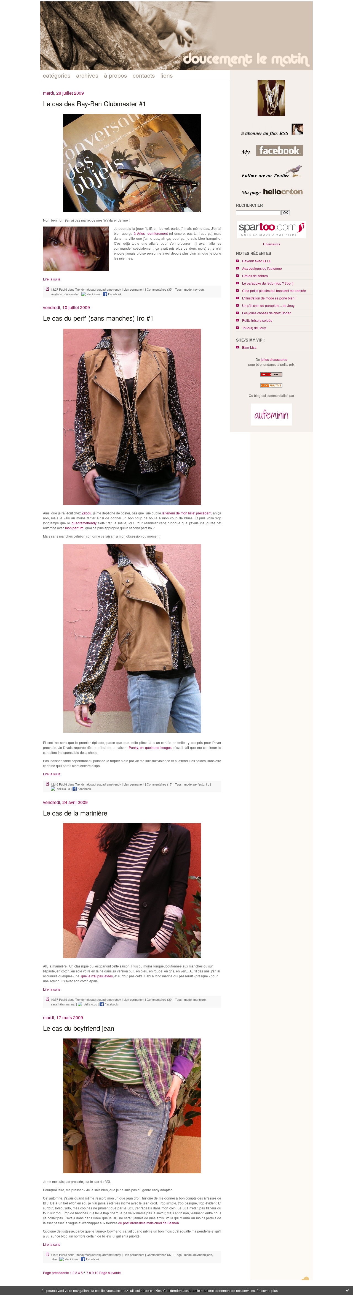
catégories (57, 75)
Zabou (86, 513)
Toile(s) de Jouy (254, 327)
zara (54, 1004)
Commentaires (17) (160, 784)
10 (96, 1272)
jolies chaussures (274, 359)
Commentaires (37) (160, 1254)
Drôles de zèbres (255, 275)
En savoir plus (267, 1290)
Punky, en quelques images (150, 747)
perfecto (198, 784)
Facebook (114, 294)
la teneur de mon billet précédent (186, 513)
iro (207, 784)
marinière (199, 999)
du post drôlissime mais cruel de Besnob (148, 1222)
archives (87, 75)
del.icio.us (93, 294)
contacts (144, 75)
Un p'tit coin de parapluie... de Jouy (268, 305)
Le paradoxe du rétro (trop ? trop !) (267, 283)
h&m (61, 1004)
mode (188, 289)
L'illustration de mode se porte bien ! (269, 298)
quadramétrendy (84, 522)
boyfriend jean (202, 1254)
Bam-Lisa (249, 347)
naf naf (70, 1004)
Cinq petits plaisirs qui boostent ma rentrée (274, 290)
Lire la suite (51, 279)
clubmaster (71, 294)
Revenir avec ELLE (256, 260)
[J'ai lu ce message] (347, 1290)
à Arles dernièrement (151, 233)
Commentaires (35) (160, 289)
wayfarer (56, 294)
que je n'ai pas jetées (97, 976)
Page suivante (110, 1272)
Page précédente (56, 1272)
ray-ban (198, 289)
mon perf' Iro (74, 527)
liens (167, 75)
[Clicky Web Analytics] (271, 387)
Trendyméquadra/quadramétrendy (98, 289)
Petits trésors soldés (257, 320)
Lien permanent (134, 289)
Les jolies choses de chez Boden (267, 312)
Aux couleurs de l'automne (262, 268)
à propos (115, 75)
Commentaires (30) (160, 999)
